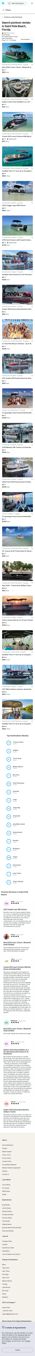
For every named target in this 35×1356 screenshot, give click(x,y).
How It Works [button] (6, 1185)
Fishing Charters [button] (7, 1211)
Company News (7, 1241)
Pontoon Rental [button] (7, 1218)
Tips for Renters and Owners (11, 1254)
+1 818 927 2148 (7, 1310)
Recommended (25, 39)
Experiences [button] (6, 1200)
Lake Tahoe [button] (6, 1271)
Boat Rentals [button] (6, 1205)
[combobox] (17, 3)
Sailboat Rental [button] (6, 1224)
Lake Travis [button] (5, 1277)
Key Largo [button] (5, 1290)
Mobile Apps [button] (6, 1191)
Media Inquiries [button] (7, 1151)
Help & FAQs (6, 1307)
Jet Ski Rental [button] (6, 1208)
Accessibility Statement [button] (9, 1164)
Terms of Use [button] (22, 1335)
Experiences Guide (8, 1247)
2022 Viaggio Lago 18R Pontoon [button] (15, 909)
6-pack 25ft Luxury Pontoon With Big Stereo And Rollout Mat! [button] (17, 968)
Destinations (6, 1251)
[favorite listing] (32, 64)
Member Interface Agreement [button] (11, 1168)
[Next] (30, 52)
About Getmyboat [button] (7, 1145)
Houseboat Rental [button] (7, 1214)
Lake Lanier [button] (5, 1268)
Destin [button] (4, 1294)
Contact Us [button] (5, 1174)
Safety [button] (4, 1194)
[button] (6, 35)
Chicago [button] (4, 1284)
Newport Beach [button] (7, 1281)
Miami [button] (4, 1264)
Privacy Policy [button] (6, 1158)
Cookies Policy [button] (6, 1161)
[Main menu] (32, 3)
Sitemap (4, 1171)
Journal (5, 1236)
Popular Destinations (10, 1260)
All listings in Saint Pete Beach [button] (13, 17)
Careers (4, 1148)
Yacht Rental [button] (6, 1221)
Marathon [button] (5, 1297)
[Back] (4, 52)
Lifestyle (4, 1244)
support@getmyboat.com (10, 1314)
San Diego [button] (5, 1274)
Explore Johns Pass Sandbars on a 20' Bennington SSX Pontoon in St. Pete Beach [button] (16, 1052)
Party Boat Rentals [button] (7, 1231)
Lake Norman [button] (6, 1287)
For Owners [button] (5, 1188)
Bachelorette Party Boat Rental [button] (11, 1227)
